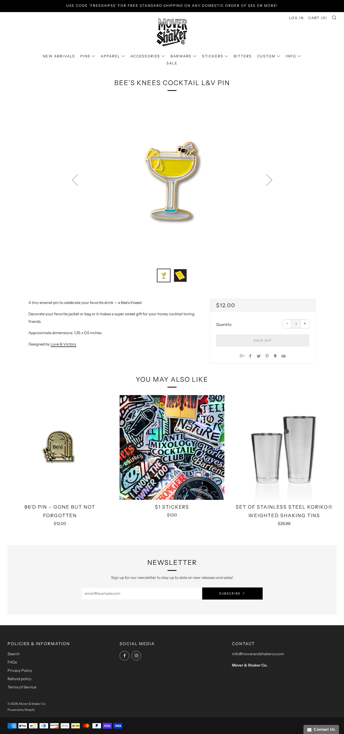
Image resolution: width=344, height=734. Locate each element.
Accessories (145, 56)
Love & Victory (63, 344)
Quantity (224, 324)
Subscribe (229, 593)
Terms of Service (22, 687)
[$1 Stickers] (172, 447)
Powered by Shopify (21, 710)
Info (291, 56)
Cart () (317, 18)
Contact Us (323, 729)
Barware (181, 56)
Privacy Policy (20, 670)
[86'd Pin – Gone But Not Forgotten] (60, 447)
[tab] (163, 275)
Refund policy (19, 678)
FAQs (12, 662)
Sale (172, 63)
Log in (296, 18)
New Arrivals (59, 56)
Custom (266, 56)
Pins (85, 56)
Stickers (212, 56)
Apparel (110, 56)
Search (14, 653)
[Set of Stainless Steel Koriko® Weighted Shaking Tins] (284, 447)
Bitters (243, 56)
